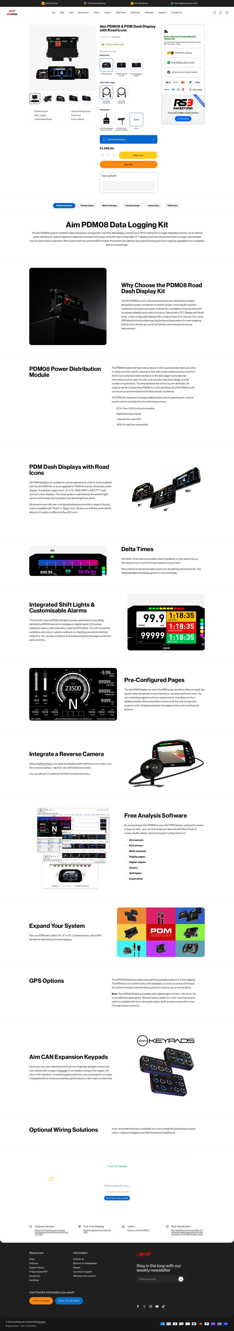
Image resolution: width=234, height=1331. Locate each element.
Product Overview (64, 205)
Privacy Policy (31, 1326)
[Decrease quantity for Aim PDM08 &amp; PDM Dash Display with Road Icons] (102, 155)
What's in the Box (109, 205)
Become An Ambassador (85, 1263)
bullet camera (45, 763)
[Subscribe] (180, 1279)
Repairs (77, 1267)
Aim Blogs (34, 1280)
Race (66, 508)
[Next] (89, 63)
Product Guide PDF (38, 1271)
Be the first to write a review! (117, 1198)
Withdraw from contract (84, 1276)
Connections (153, 205)
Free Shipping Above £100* (186, 3)
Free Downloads (132, 205)
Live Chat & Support (82, 1271)
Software (33, 1263)
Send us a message (41, 1301)
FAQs (32, 1259)
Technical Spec (87, 205)
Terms (22, 1326)
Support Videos (36, 1267)
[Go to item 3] (60, 98)
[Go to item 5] (86, 98)
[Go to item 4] (73, 98)
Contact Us (78, 1259)
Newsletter (34, 1276)
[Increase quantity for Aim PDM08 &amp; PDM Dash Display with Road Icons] (114, 155)
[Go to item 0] (34, 98)
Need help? (197, 89)
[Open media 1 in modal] (62, 58)
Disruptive (41, 1322)
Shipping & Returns (12, 1326)
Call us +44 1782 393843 (68, 1301)
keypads (62, 1070)
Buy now (129, 164)
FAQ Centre (173, 205)
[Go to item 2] (47, 98)
